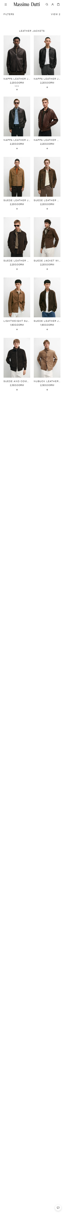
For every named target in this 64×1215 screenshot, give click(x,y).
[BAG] (58, 4)
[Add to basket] (17, 89)
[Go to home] (27, 4)
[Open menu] (6, 4)
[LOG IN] (52, 4)
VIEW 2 (55, 14)
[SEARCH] (47, 4)
